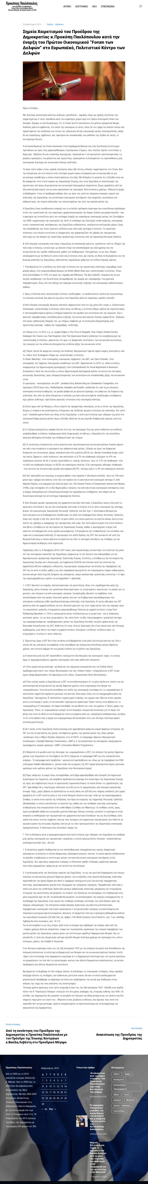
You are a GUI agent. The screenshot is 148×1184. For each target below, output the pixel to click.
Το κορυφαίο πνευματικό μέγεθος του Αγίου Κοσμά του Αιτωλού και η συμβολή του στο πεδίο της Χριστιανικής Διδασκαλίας (97, 1117)
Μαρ (51, 1109)
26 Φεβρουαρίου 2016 (32, 24)
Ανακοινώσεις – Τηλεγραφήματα (120, 1087)
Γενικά (126, 1094)
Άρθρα (127, 1074)
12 (58, 1086)
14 (65, 1086)
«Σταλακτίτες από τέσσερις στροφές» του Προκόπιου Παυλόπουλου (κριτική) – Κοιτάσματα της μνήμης (97, 1082)
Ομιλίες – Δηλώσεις (55, 24)
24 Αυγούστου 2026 (98, 1096)
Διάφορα (117, 1100)
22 (43, 1098)
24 (50, 1098)
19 (58, 1092)
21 (65, 1092)
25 (54, 1098)
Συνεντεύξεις (119, 1111)
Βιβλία (116, 1094)
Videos (116, 1074)
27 (62, 1098)
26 (58, 1098)
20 (62, 1092)
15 (43, 1092)
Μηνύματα (130, 1100)
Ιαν (45, 1109)
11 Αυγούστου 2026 (98, 1176)
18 (54, 1092)
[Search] (140, 6)
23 (47, 1098)
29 (43, 1104)
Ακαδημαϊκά (119, 1079)
